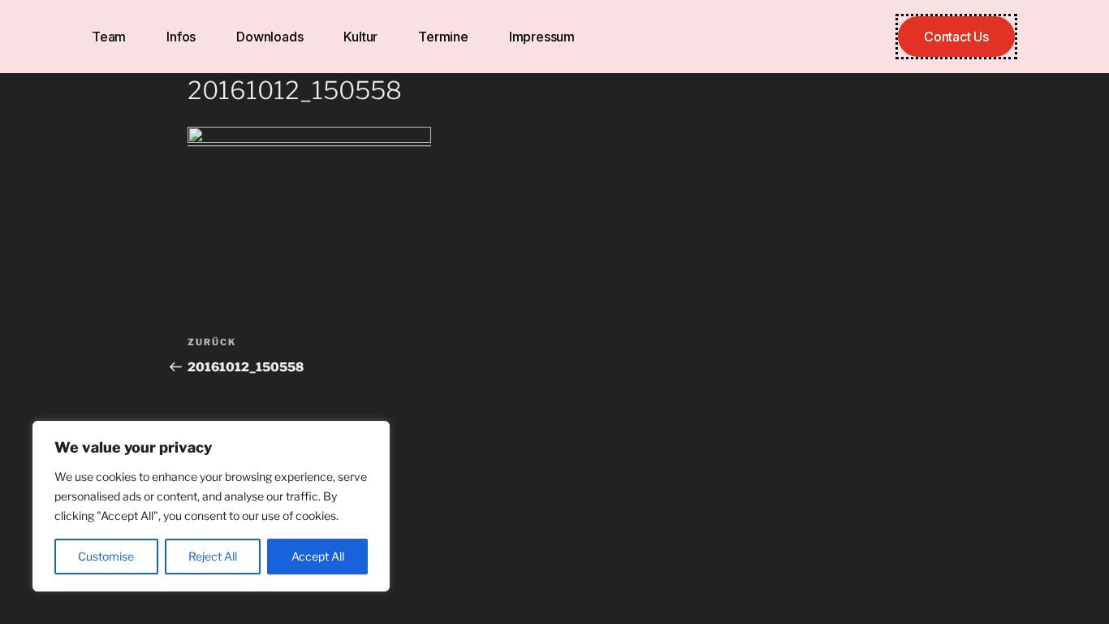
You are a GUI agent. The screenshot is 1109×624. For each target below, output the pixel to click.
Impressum (542, 36)
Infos (181, 36)
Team (109, 36)
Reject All (212, 556)
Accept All (317, 556)
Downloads (269, 36)
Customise (106, 556)
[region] (211, 506)
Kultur (360, 36)
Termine (443, 36)
